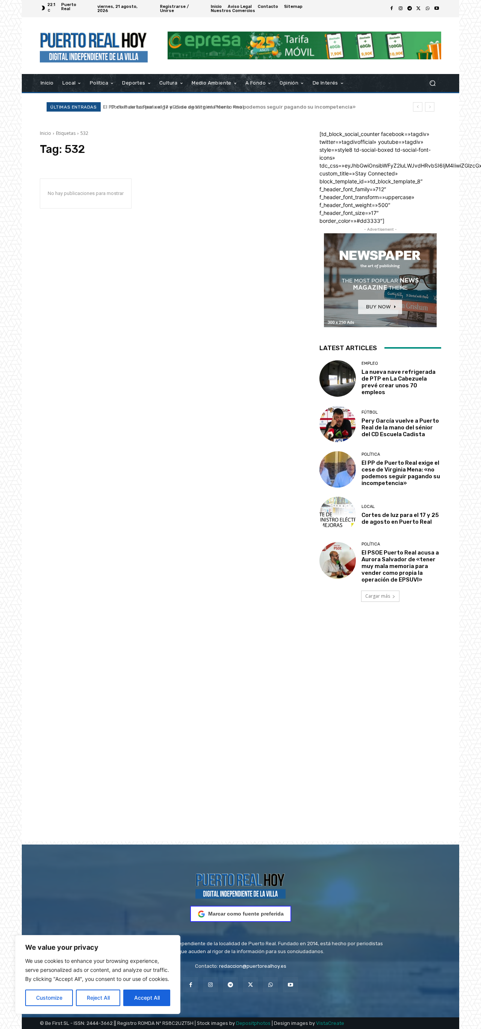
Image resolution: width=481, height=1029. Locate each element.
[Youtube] (436, 8)
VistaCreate (330, 1023)
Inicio (45, 133)
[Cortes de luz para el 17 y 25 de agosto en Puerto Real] (337, 515)
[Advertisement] (240, 732)
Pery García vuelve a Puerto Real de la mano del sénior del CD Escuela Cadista (400, 427)
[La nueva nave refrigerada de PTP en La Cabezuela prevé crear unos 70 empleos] (337, 378)
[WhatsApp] (427, 8)
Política (371, 454)
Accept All (147, 997)
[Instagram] (400, 8)
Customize (49, 997)
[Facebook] (391, 8)
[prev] (417, 107)
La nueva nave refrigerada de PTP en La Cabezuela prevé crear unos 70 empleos (399, 382)
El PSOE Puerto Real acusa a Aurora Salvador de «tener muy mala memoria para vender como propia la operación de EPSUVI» (400, 566)
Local (368, 507)
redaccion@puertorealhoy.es (252, 966)
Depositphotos (253, 1023)
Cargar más (377, 596)
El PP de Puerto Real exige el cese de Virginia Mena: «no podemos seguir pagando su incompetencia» (401, 473)
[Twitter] (418, 8)
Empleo (370, 363)
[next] (429, 107)
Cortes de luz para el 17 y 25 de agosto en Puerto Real (173, 107)
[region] (97, 974)
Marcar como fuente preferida (246, 914)
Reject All (98, 997)
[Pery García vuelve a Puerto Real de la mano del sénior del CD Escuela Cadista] (337, 424)
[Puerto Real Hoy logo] (240, 884)
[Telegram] (409, 8)
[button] (432, 83)
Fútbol (370, 412)
